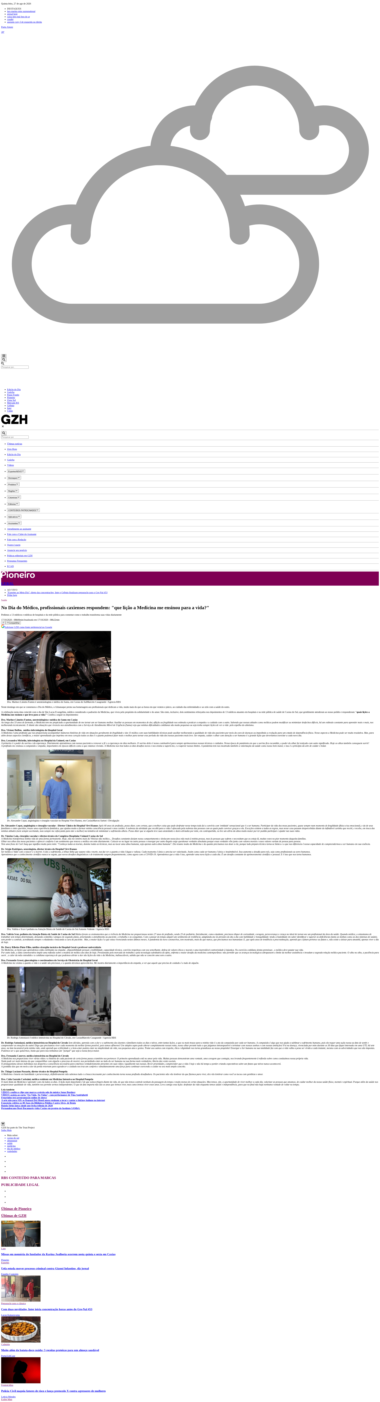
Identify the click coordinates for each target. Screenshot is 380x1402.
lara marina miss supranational (21, 11)
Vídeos (10, 465)
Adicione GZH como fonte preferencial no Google (28, 627)
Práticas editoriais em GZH (20, 555)
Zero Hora (12, 449)
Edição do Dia (14, 389)
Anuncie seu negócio (17, 550)
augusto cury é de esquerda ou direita (24, 22)
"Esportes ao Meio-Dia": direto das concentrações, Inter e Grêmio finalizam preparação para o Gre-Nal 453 (57, 592)
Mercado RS (13, 403)
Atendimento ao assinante (19, 529)
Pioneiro (11, 397)
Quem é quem (13, 545)
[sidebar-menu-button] (4, 356)
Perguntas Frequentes (17, 561)
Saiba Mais (6, 1130)
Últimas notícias (14, 444)
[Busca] (4, 360)
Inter (9, 408)
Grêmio (10, 405)
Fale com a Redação (16, 539)
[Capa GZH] (190, 374)
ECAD (10, 566)
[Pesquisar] (4, 433)
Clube (10, 411)
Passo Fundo (13, 395)
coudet (10, 19)
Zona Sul (11, 400)
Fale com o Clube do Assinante (21, 534)
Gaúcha (10, 392)
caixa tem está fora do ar (18, 16)
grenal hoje (12, 14)
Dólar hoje (12, 595)
